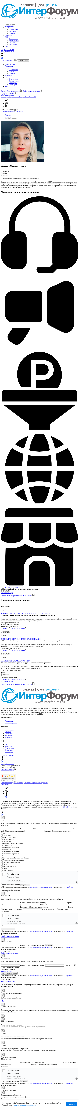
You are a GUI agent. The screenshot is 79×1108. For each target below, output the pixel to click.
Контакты (8, 35)
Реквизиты (9, 733)
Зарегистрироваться (8, 981)
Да (2, 1000)
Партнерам (13, 44)
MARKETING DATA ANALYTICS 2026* (15, 661)
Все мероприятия (11, 723)
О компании (13, 29)
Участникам (13, 39)
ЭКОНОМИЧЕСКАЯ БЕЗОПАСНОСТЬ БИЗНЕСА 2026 (21, 639)
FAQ (6, 37)
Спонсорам (13, 42)
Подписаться (25, 885)
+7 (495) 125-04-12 (7, 50)
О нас (7, 28)
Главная (7, 115)
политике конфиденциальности (24, 1105)
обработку (69, 887)
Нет (2, 1002)
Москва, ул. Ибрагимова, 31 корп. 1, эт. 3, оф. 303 (18, 97)
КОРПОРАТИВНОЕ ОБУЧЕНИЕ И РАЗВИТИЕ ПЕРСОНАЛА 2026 (25, 613)
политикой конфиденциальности (40, 887)
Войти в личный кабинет (10, 937)
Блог (6, 46)
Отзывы (12, 33)
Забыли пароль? (6, 971)
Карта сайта (5, 784)
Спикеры (8, 117)
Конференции (10, 64)
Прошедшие (9, 26)
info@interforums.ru (7, 52)
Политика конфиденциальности (12, 111)
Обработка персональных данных (36, 783)
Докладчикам (14, 41)
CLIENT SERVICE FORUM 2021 (12, 587)
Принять (71, 1104)
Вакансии (12, 31)
